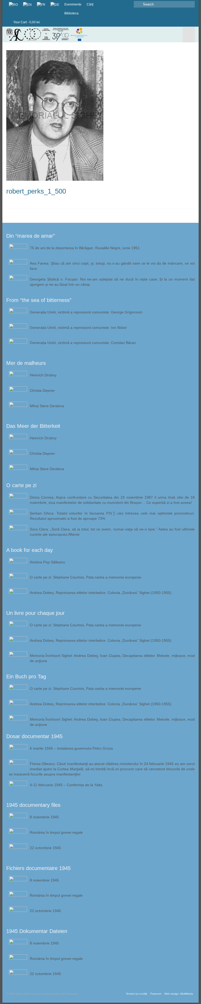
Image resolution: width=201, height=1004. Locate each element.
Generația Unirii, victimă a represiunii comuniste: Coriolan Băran (83, 343)
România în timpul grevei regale (56, 832)
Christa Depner (42, 390)
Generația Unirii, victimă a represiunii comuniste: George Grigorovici (86, 312)
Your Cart (26, 22)
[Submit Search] (138, 4)
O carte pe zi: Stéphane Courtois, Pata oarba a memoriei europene (85, 577)
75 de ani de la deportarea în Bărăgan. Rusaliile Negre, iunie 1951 (85, 248)
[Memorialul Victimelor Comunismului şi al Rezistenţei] (76, 34)
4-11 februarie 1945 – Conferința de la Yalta (66, 785)
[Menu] (189, 34)
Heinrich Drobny (43, 375)
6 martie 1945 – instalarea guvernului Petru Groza (71, 748)
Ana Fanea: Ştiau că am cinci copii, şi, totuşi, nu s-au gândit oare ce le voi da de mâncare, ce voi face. (112, 266)
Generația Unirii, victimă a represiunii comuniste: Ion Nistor (78, 327)
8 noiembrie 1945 (44, 817)
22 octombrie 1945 (45, 848)
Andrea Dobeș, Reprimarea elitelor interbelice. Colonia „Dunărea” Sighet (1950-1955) (100, 593)
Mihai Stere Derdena (47, 406)
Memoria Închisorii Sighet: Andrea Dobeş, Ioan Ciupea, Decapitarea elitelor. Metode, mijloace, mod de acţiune (112, 658)
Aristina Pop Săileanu (47, 562)
